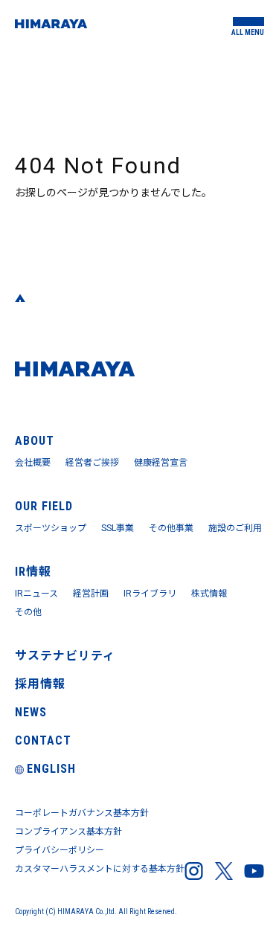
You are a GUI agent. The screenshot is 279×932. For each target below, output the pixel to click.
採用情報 (40, 684)
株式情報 (209, 593)
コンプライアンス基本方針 (68, 831)
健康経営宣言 (160, 462)
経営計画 (91, 593)
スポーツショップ (50, 528)
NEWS (31, 712)
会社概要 (33, 462)
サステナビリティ (65, 656)
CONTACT (43, 740)
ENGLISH (51, 769)
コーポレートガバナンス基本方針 (82, 813)
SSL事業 (117, 528)
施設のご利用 (235, 528)
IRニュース (36, 593)
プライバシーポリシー (59, 850)
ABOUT (34, 441)
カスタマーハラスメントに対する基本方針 (100, 869)
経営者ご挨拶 (92, 462)
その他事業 (171, 528)
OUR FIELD (44, 506)
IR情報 (33, 572)
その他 (28, 612)
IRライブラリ (150, 593)
